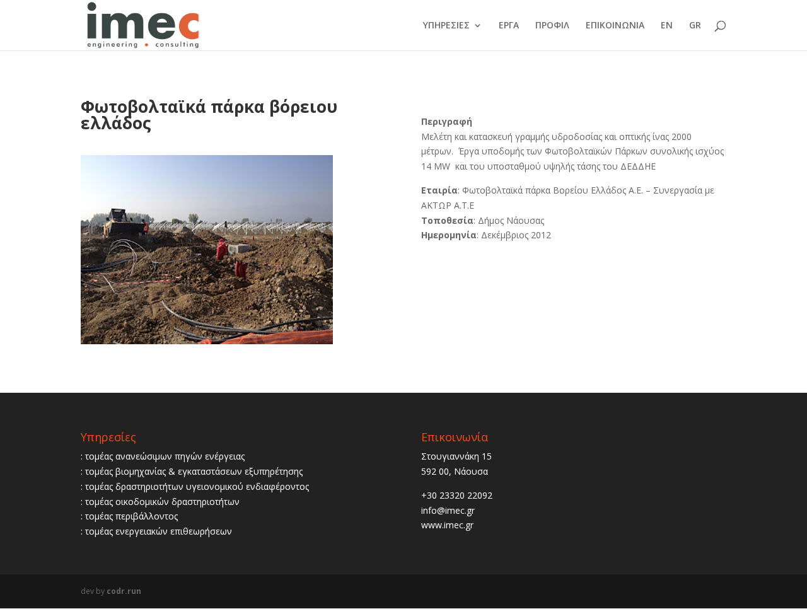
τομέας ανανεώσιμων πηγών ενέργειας (165, 456)
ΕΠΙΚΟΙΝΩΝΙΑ (615, 26)
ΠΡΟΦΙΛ (552, 26)
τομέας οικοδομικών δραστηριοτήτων (162, 502)
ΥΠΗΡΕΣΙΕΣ (446, 26)
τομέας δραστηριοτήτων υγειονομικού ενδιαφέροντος (197, 486)
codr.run (124, 591)
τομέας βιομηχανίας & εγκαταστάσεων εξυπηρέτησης (194, 471)
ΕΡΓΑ (509, 26)
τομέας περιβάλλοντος (131, 516)
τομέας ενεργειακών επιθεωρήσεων (158, 531)
